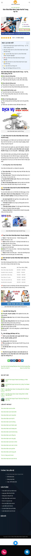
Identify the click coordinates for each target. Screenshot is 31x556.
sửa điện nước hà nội (7, 506)
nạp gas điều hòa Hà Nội (8, 493)
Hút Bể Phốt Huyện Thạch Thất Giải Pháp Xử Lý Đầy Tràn (17, 399)
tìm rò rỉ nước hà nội (7, 501)
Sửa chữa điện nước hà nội (9, 498)
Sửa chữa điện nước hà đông (8, 422)
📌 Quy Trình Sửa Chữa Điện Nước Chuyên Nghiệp (14, 58)
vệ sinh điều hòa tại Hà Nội (9, 508)
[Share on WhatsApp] (8, 360)
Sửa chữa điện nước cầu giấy (8, 438)
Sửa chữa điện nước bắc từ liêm (9, 442)
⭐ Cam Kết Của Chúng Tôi (10, 66)
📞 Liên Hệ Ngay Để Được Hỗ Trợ (12, 68)
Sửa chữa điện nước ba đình (8, 408)
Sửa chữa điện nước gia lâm (8, 448)
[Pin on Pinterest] (19, 360)
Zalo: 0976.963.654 (12, 482)
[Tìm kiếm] (29, 2)
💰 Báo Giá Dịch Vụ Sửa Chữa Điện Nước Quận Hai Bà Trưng (15, 62)
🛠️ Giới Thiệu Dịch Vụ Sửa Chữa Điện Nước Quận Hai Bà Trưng (16, 50)
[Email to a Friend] (17, 360)
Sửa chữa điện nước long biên (8, 415)
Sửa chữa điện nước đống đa (8, 435)
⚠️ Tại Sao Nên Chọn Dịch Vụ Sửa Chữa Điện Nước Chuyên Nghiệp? (15, 54)
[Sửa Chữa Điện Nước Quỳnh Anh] (15, 2)
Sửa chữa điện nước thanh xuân (9, 425)
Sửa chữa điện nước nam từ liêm (9, 445)
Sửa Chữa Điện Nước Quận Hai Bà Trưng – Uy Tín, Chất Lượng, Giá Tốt (16, 46)
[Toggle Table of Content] (26, 43)
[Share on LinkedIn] (22, 360)
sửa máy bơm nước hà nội (8, 511)
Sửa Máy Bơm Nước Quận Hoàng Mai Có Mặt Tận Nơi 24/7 (16, 394)
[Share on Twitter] (14, 360)
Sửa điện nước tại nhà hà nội (9, 490)
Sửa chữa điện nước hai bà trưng (9, 432)
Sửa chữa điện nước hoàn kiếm (8, 411)
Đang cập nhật (10, 479)
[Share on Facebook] (11, 360)
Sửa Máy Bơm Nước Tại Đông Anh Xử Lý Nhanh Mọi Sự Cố (17, 389)
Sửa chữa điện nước (15, 7)
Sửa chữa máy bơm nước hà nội (9, 458)
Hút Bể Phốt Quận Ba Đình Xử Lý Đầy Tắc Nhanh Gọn (17, 385)
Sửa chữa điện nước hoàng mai (9, 428)
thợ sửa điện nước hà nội (8, 503)
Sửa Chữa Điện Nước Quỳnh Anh (15, 474)
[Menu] (2, 2)
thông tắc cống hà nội (7, 495)
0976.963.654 (10, 476)
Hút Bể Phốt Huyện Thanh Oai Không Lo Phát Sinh (16, 380)
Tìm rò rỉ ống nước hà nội (7, 455)
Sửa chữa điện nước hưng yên (8, 452)
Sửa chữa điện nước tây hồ (7, 418)
